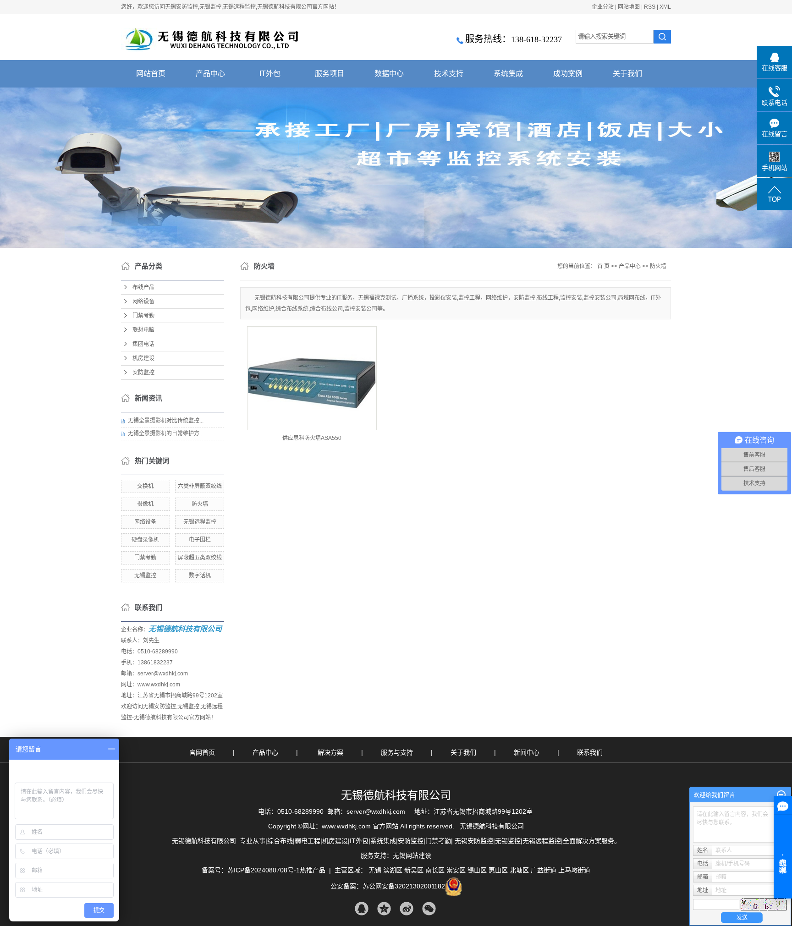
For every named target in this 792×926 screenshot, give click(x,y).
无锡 (374, 870)
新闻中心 (527, 752)
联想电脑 (143, 330)
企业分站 (603, 7)
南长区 (435, 870)
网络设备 (143, 301)
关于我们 (627, 73)
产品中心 (210, 73)
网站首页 (150, 73)
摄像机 (145, 504)
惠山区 (498, 870)
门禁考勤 (143, 315)
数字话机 (200, 575)
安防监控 (143, 372)
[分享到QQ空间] (384, 908)
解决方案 (331, 752)
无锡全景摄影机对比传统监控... (166, 420)
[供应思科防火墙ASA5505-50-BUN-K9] (312, 378)
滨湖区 (392, 870)
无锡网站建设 (412, 855)
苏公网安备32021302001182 (404, 886)
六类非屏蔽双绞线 (200, 486)
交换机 (145, 486)
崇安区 (456, 870)
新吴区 (414, 870)
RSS (649, 7)
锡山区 (477, 870)
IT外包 (269, 73)
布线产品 (143, 287)
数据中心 (389, 73)
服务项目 (329, 73)
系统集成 (508, 73)
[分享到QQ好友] (361, 908)
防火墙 (200, 504)
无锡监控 (145, 575)
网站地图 (629, 7)
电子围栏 (200, 540)
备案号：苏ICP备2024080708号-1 (251, 870)
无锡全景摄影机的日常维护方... (166, 433)
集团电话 (143, 344)
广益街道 (543, 870)
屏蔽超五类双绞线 (200, 557)
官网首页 (202, 752)
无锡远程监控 (199, 522)
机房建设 (143, 358)
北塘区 (519, 870)
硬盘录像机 (145, 540)
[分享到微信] (429, 908)
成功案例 (568, 73)
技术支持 (448, 73)
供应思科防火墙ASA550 (311, 438)
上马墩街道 (574, 870)
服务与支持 (398, 752)
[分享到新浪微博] (406, 908)
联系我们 (590, 752)
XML (665, 7)
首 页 (603, 266)
